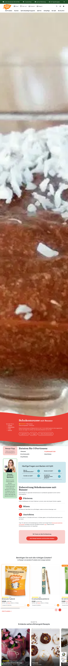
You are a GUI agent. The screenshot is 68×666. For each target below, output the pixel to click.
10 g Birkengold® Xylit (50, 451)
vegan (34, 434)
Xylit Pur (39, 10)
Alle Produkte (8, 10)
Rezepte (32, 6)
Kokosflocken (47, 454)
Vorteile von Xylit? (28, 475)
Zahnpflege (47, 10)
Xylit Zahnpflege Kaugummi (28, 10)
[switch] (63, 661)
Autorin (10, 430)
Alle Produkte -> (7, 611)
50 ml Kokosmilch (24, 454)
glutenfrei (25, 434)
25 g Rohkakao (24, 456)
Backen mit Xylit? (48, 471)
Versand (9, 602)
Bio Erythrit (61, 10)
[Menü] (66, 653)
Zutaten (10, 425)
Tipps (9, 428)
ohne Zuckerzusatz (46, 434)
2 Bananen (23, 451)
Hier (45, 524)
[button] (64, 1)
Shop (17, 6)
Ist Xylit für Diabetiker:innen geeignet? (48, 476)
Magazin (40, 6)
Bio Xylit (54, 10)
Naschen (16, 10)
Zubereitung (11, 427)
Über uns (24, 6)
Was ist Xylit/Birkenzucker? (28, 471)
